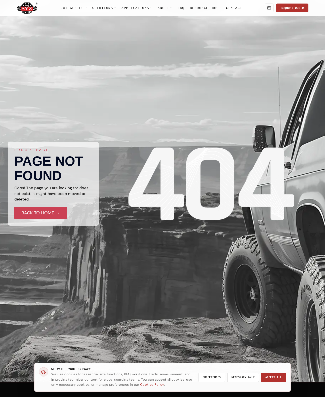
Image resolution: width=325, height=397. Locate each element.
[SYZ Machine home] (27, 8)
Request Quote (292, 7)
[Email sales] (269, 8)
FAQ (181, 8)
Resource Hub (204, 8)
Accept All (273, 377)
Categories (72, 8)
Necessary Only (243, 377)
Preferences (212, 377)
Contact (234, 8)
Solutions (102, 8)
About (163, 8)
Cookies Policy (152, 384)
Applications (135, 8)
